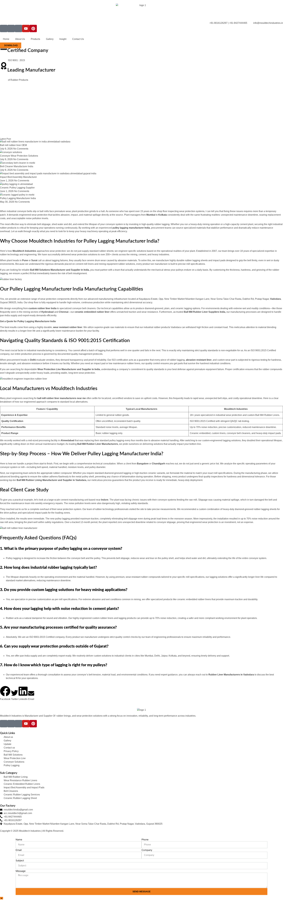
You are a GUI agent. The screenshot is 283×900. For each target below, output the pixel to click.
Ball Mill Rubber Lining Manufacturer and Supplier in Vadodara (51, 480)
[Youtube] (25, 28)
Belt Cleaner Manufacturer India (16, 166)
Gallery (50, 39)
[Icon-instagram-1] (11, 28)
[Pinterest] (33, 28)
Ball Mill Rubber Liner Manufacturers (97, 444)
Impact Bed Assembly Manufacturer (18, 177)
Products (35, 39)
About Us (20, 39)
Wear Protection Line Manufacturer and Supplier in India (68, 369)
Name (19, 839)
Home (6, 39)
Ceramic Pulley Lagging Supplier (17, 187)
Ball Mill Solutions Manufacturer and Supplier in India (59, 270)
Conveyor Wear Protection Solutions (19, 156)
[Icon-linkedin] (18, 28)
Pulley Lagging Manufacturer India (18, 198)
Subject (20, 860)
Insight (62, 39)
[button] (5, 693)
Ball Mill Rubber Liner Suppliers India (204, 312)
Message (20, 870)
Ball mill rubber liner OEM (13, 145)
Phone (145, 839)
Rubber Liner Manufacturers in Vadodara (231, 674)
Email (19, 849)
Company (147, 849)
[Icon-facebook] (3, 28)
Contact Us (78, 39)
